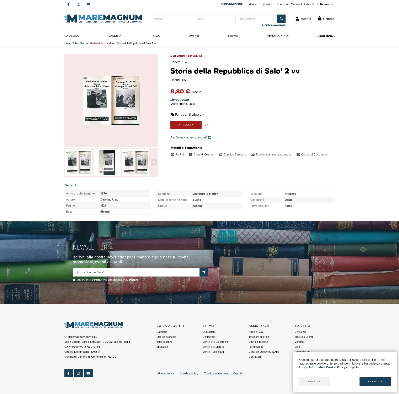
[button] (154, 162)
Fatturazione (256, 347)
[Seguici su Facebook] (68, 4)
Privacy (252, 4)
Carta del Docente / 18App (264, 352)
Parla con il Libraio (188, 114)
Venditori (300, 342)
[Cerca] (281, 19)
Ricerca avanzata (166, 337)
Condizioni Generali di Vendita (296, 4)
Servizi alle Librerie (213, 347)
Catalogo (161, 332)
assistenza (326, 36)
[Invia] (204, 272)
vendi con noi (277, 36)
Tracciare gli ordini (259, 337)
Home (67, 43)
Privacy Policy (165, 373)
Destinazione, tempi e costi (188, 137)
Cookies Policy (189, 373)
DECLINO (314, 381)
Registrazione (231, 4)
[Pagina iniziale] (103, 19)
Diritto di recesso (258, 342)
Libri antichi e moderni (102, 43)
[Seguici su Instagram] (78, 4)
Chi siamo (300, 332)
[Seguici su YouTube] (88, 4)
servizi (233, 36)
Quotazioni (209, 332)
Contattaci (255, 357)
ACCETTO (375, 381)
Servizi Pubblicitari (213, 352)
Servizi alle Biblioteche (216, 342)
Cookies (266, 4)
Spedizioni (162, 347)
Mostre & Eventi (304, 337)
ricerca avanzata (274, 25)
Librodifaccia (80, 43)
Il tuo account (164, 342)
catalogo (71, 36)
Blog (297, 347)
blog (156, 36)
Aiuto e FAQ (256, 332)
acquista (186, 125)
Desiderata (209, 337)
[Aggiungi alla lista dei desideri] (206, 125)
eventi (194, 36)
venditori (115, 36)
